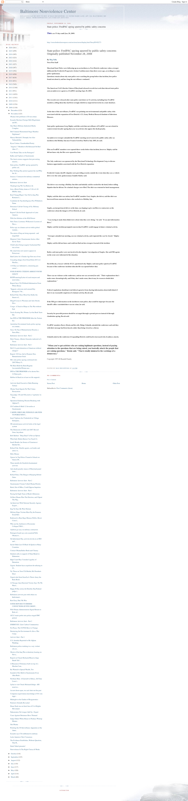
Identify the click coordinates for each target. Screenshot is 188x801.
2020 (11, 67)
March (13, 777)
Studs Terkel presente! (17, 746)
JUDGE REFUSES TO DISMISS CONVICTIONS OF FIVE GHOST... (23, 605)
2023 (11, 57)
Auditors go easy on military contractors (24, 529)
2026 (11, 47)
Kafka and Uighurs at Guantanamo (22, 156)
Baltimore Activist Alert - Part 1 (21, 345)
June (12, 767)
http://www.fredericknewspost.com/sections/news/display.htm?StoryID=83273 (74, 42)
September (15, 757)
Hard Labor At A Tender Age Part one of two (25, 256)
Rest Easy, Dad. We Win (18, 600)
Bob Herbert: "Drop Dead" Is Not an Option (25, 435)
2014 (11, 87)
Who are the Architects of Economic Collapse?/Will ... (22, 525)
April (13, 773)
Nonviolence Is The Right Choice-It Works (25, 749)
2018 (11, 74)
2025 (11, 51)
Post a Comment (51, 379)
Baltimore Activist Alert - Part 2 (21, 335)
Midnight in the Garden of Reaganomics (24, 699)
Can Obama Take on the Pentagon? (22, 152)
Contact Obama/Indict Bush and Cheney (24, 550)
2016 (11, 81)
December (14, 110)
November (14, 113)
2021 (11, 64)
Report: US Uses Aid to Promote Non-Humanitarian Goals (23, 355)
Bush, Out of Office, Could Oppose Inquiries (25, 487)
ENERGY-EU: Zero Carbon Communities (24, 624)
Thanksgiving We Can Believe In (21, 186)
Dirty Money (14, 454)
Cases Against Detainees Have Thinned (23, 715)
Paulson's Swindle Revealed (20, 703)
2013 (11, 91)
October (14, 753)
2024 (11, 54)
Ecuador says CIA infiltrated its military (24, 733)
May (12, 770)
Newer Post (51, 383)
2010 (11, 101)
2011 (11, 97)
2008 (11, 107)
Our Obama (14, 724)
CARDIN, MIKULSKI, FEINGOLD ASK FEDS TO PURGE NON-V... (26, 413)
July (12, 763)
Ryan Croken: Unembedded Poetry (22, 143)
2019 (11, 71)
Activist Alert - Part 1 (17, 637)
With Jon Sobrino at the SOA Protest (22, 218)
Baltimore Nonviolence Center (48, 11)
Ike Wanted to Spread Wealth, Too (22, 669)
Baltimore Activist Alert (18, 182)
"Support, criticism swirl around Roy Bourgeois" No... (22, 290)
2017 (11, 77)
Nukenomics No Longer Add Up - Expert (24, 712)
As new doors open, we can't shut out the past (25, 690)
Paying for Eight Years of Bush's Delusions (25, 494)
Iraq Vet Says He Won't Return (20, 509)
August (13, 760)
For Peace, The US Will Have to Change (24, 628)
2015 (11, 84)
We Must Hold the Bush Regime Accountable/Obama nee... (21, 366)
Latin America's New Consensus (21, 737)
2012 (11, 94)
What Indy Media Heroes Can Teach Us (23, 439)
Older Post (116, 383)
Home (84, 383)
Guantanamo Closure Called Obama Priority (25, 484)
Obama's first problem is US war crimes (23, 116)
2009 (11, 104)
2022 (11, 61)
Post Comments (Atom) (65, 388)
